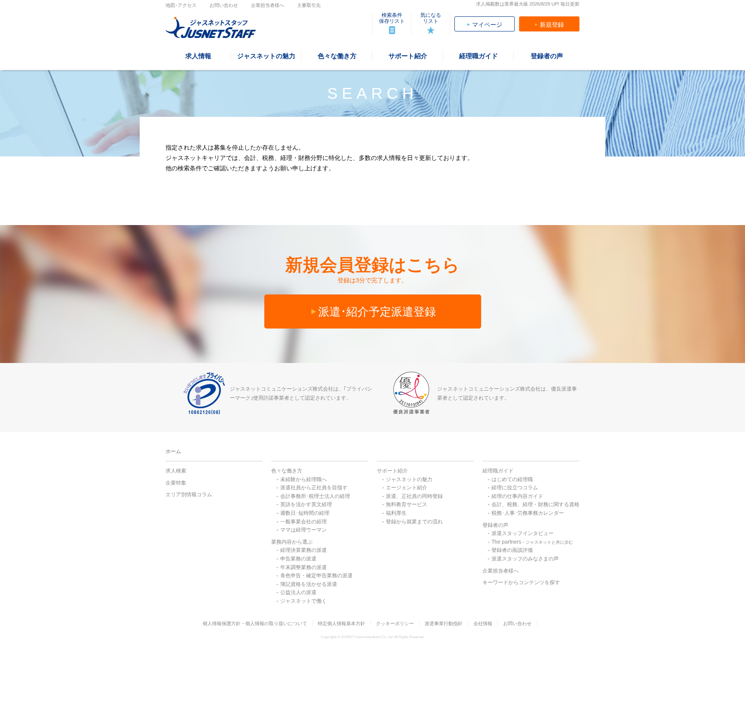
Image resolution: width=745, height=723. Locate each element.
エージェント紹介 (406, 488)
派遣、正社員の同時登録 (414, 496)
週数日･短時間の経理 (304, 513)
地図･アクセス (181, 5)
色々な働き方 (286, 471)
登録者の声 (495, 525)
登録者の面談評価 (512, 550)
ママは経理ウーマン (303, 530)
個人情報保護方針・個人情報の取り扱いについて (255, 623)
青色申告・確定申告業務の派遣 (316, 576)
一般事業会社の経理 (303, 522)
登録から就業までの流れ (414, 522)
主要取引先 (309, 5)
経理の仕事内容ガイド (517, 496)
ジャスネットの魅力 (409, 479)
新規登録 (552, 24)
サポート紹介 (392, 471)
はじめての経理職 (512, 479)
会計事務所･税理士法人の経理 (315, 496)
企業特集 (176, 483)
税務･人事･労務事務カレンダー (527, 513)
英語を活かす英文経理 (306, 504)
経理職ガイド (497, 471)
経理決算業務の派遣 (303, 550)
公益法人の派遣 (298, 592)
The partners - (532, 542)
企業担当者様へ (267, 5)
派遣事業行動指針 (444, 623)
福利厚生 (396, 513)
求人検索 (176, 471)
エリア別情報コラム (189, 494)
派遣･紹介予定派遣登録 (377, 311)
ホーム (173, 451)
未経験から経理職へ (303, 479)
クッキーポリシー (395, 623)
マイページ (487, 24)
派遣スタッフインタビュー (522, 533)
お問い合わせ (224, 5)
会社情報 (482, 623)
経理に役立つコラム (514, 488)
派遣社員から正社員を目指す (313, 488)
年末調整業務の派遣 (303, 567)
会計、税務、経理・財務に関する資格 (535, 504)
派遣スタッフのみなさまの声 (525, 559)
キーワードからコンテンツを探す (521, 582)
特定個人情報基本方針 (341, 623)
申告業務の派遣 (298, 559)
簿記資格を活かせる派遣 (308, 584)
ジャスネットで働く (303, 601)
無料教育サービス (406, 504)
